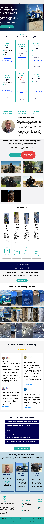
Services (18, 1)
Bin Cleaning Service (14, 518)
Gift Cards (35, 1)
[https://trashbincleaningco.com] (4, 2)
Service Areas (40, 504)
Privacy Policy (33, 521)
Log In (19, 3)
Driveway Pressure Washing (35, 518)
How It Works (26, 1)
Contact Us (12, 3)
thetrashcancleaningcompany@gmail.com (7, 483)
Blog (40, 511)
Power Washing (24, 518)
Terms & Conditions (11, 521)
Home (10, 1)
